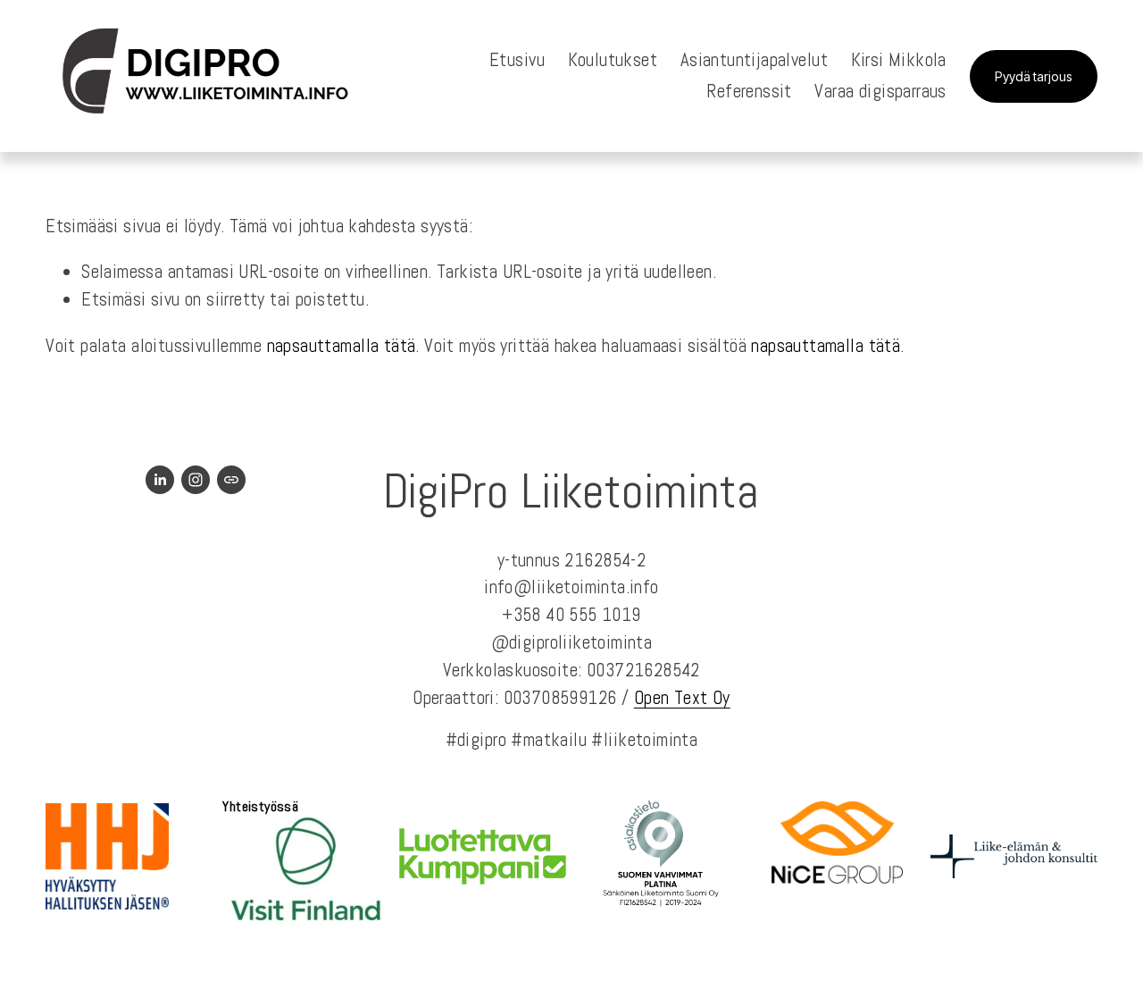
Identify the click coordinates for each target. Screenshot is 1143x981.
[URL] (231, 479)
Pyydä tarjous (1033, 76)
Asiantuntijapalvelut (754, 59)
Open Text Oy (682, 697)
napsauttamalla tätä (341, 345)
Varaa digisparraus (880, 91)
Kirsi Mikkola (899, 59)
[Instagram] (195, 479)
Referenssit (749, 91)
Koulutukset (613, 59)
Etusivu (517, 59)
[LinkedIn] (160, 479)
